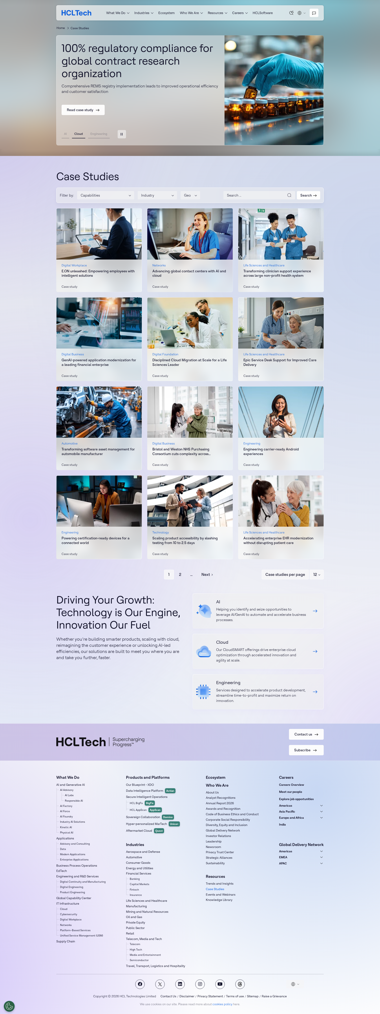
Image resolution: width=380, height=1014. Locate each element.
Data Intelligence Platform (150, 791)
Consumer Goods (138, 863)
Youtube (220, 984)
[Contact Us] (314, 13)
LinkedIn (180, 984)
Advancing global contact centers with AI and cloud (189, 273)
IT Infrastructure (67, 904)
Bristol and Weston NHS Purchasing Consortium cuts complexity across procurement (180, 451)
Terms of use (235, 996)
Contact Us (168, 996)
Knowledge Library (219, 900)
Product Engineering (72, 892)
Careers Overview (291, 785)
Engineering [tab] (98, 134)
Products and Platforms (148, 777)
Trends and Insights (220, 884)
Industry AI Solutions (72, 821)
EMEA (283, 857)
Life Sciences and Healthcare (146, 901)
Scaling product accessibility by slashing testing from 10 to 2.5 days (185, 540)
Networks (66, 925)
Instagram (200, 984)
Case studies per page (285, 574)
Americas (285, 806)
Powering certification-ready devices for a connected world (96, 540)
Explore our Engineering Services (258, 691)
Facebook (140, 984)
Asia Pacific (287, 811)
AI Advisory (66, 790)
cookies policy (222, 1004)
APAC (283, 863)
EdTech (61, 871)
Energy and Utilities (139, 868)
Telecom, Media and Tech (144, 939)
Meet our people (290, 792)
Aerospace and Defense (143, 852)
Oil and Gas (134, 917)
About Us (212, 792)
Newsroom (213, 847)
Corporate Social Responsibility (228, 820)
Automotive (134, 857)
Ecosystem (166, 13)
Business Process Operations (76, 866)
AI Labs (69, 795)
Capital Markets (139, 884)
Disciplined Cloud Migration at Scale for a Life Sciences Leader (189, 362)
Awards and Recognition (223, 809)
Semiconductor (139, 960)
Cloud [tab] (78, 134)
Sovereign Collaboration (149, 817)
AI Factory (66, 806)
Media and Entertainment (145, 954)
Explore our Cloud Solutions (258, 651)
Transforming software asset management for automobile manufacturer (98, 451)
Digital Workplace (71, 919)
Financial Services (138, 873)
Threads (240, 984)
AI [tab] (65, 134)
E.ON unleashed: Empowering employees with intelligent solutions (98, 273)
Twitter (160, 984)
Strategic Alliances (219, 858)
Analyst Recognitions (221, 798)
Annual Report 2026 (220, 803)
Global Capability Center (73, 898)
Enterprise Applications (74, 859)
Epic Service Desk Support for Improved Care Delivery (279, 362)
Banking (135, 878)
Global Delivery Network (223, 830)
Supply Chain (65, 941)
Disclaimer (186, 996)
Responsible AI (74, 800)
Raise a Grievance (274, 996)
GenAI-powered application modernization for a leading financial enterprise (99, 362)
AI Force (65, 811)
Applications (65, 838)
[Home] (76, 13)
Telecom (135, 944)
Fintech (134, 889)
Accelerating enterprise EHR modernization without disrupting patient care (278, 540)
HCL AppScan (145, 810)
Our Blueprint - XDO (140, 785)
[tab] (122, 134)
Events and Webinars (221, 895)
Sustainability (215, 863)
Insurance (136, 895)
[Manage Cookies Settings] (9, 1006)
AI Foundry (66, 816)
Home (61, 28)
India (282, 824)
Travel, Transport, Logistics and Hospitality (155, 966)
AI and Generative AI (70, 785)
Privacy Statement (210, 996)
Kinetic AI (66, 827)
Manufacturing (136, 906)
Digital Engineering (71, 887)
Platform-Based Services (75, 930)
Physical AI (66, 832)
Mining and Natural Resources (147, 912)
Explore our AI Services (258, 611)
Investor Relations (218, 836)
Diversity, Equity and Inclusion (226, 825)
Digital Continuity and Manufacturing (83, 881)
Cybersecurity (68, 914)
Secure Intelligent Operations (147, 797)
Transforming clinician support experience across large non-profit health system (277, 273)
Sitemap (253, 996)
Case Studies (215, 889)
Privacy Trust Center (220, 852)
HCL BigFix (141, 803)
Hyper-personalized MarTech (152, 824)
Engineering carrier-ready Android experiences (271, 451)
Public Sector (135, 928)
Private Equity (135, 922)
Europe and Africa (291, 818)
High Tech (136, 949)
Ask (291, 13)
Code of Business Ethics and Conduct (232, 814)
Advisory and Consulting (75, 843)
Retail (130, 933)
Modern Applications (72, 854)
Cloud (63, 909)
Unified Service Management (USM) (81, 935)
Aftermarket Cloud (144, 831)
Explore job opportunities (296, 799)
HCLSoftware (263, 13)
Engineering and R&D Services (77, 876)
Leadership (214, 841)
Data (63, 849)
